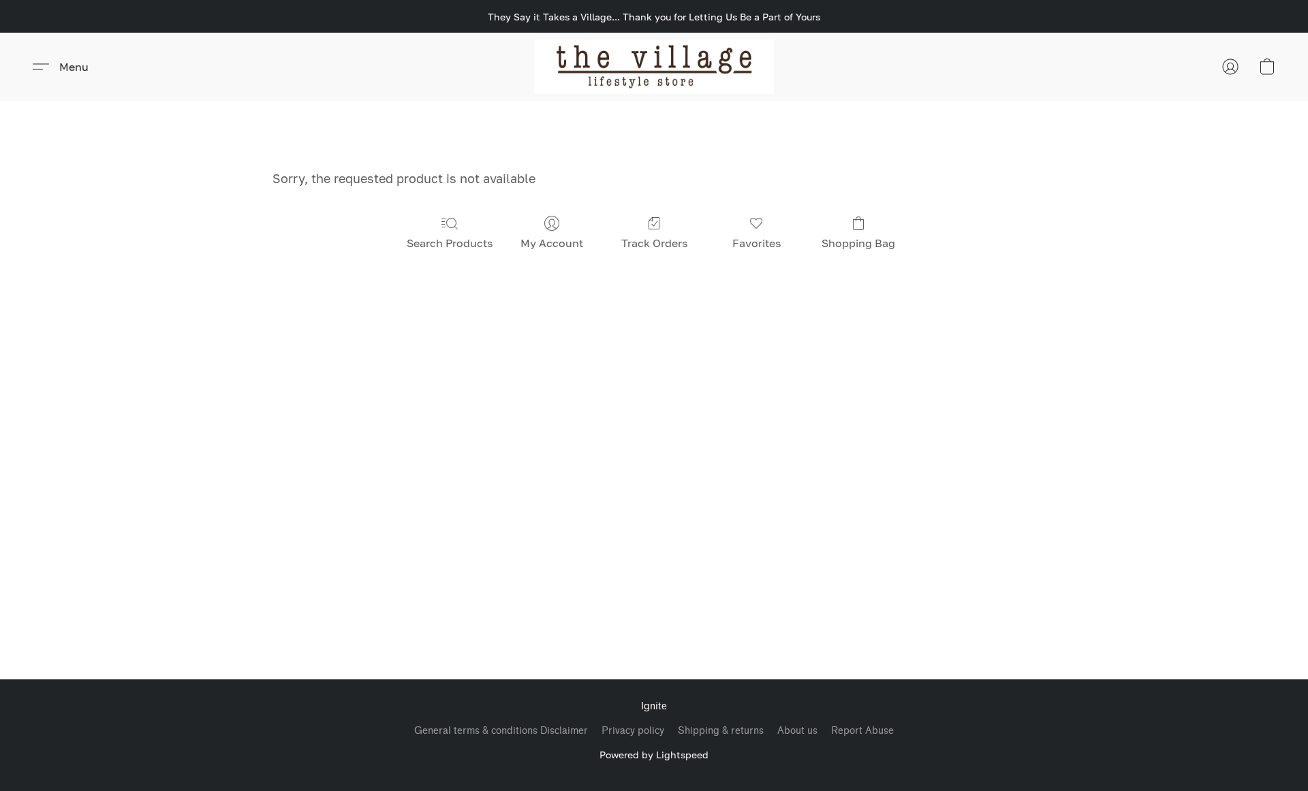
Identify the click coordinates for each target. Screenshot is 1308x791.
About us (797, 731)
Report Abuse (862, 731)
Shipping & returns (721, 731)
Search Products (450, 243)
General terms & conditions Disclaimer (501, 731)
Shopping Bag (858, 243)
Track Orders (654, 243)
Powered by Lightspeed (654, 754)
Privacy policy (633, 731)
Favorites (756, 243)
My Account (551, 243)
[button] (654, 66)
